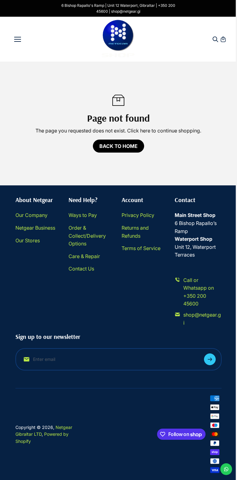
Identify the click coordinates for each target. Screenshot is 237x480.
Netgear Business (35, 228)
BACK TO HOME (118, 146)
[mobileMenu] (17, 39)
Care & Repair (84, 256)
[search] (215, 39)
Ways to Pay (83, 215)
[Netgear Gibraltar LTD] (118, 39)
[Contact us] (226, 469)
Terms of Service (141, 248)
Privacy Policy (138, 215)
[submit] (210, 359)
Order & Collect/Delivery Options (87, 236)
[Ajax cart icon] (223, 39)
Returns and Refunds (135, 232)
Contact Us (81, 269)
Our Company (31, 215)
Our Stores (27, 240)
